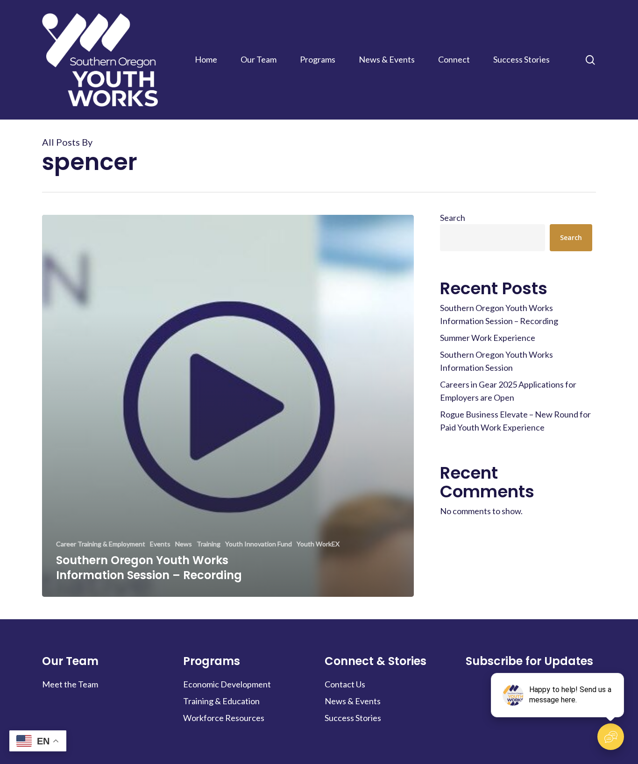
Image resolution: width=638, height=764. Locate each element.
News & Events (353, 701)
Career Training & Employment (100, 544)
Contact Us (345, 684)
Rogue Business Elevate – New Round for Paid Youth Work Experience (515, 420)
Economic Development (227, 684)
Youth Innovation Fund (258, 544)
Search (452, 217)
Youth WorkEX (318, 544)
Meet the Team (70, 684)
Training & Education (221, 701)
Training (208, 544)
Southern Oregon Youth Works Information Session (496, 361)
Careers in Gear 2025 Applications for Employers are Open (508, 391)
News (183, 544)
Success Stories (353, 718)
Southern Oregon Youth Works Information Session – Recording (499, 314)
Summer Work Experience (487, 337)
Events (160, 544)
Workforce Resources (223, 718)
